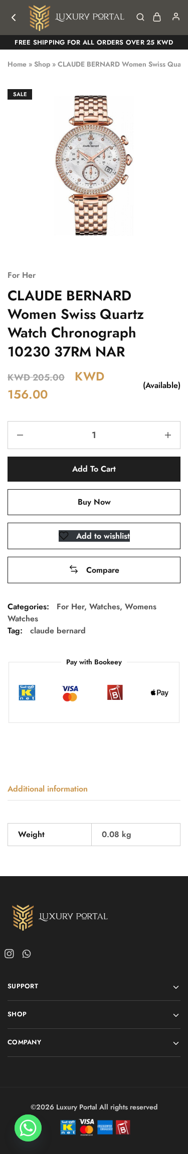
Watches (104, 606)
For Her (22, 275)
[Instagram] (11, 955)
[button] (94, 570)
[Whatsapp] (25, 955)
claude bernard (58, 630)
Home (17, 64)
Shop (42, 64)
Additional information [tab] (48, 789)
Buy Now (94, 502)
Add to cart (94, 469)
